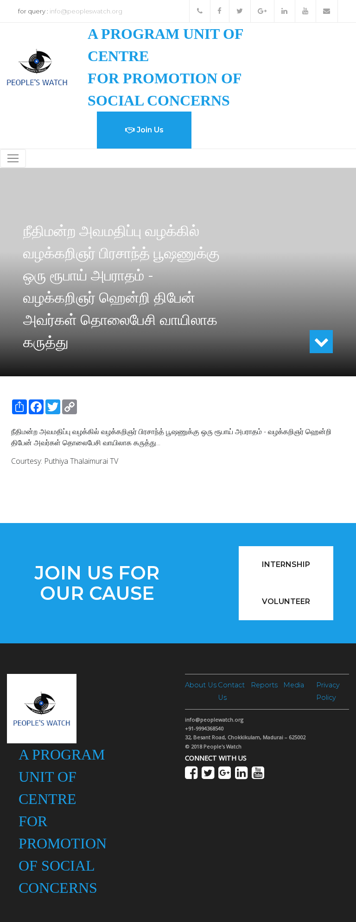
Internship (286, 564)
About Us (200, 685)
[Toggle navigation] (13, 158)
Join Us (149, 129)
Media (293, 685)
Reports (264, 685)
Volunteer (286, 601)
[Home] (37, 66)
